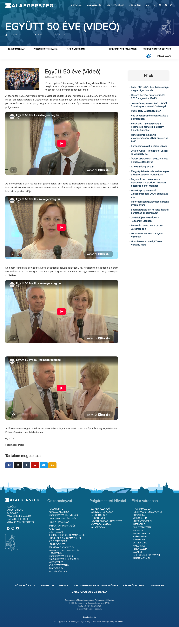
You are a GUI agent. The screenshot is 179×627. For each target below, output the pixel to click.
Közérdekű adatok (101, 524)
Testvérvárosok (58, 571)
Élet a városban (76, 49)
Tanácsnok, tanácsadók (62, 526)
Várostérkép (94, 5)
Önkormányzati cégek (61, 556)
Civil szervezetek (142, 527)
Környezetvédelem (59, 565)
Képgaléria (135, 5)
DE (154, 5)
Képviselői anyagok (133, 586)
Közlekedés (139, 546)
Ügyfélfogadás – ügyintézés (106, 521)
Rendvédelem (140, 549)
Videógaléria (140, 518)
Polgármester (56, 509)
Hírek (29, 35)
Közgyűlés (54, 529)
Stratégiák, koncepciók (61, 547)
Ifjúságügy (139, 540)
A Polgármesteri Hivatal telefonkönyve (96, 586)
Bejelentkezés (89, 617)
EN (147, 5)
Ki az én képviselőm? (59, 522)
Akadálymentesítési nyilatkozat (89, 592)
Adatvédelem (157, 586)
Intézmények (139, 524)
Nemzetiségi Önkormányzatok (65, 538)
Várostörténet (115, 5)
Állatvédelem (56, 568)
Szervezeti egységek (102, 512)
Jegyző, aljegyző (100, 509)
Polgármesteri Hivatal (46, 49)
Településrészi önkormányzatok (67, 535)
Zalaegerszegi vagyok (19, 516)
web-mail (64, 586)
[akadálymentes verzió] (165, 5)
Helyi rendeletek (57, 544)
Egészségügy (140, 537)
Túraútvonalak (141, 558)
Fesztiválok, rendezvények (147, 512)
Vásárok (138, 552)
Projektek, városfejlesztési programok (64, 551)
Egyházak (138, 530)
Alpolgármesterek (59, 512)
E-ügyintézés (98, 518)
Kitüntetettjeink (58, 541)
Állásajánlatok (142, 534)
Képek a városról (142, 521)
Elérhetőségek (99, 515)
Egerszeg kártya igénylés (157, 49)
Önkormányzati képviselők (63, 515)
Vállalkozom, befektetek (20, 522)
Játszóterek (140, 543)
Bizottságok (56, 532)
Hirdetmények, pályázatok (123, 49)
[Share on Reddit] (35, 465)
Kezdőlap (76, 5)
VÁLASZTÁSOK (164, 56)
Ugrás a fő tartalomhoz (167, 1)
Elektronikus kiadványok (147, 555)
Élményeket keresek (17, 519)
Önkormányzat (16, 49)
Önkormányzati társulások (64, 559)
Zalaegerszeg (29, 5)
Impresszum (47, 586)
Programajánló (142, 509)
